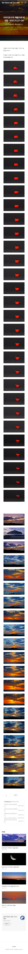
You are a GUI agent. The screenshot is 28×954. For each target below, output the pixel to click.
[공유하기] (8, 795)
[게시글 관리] (10, 795)
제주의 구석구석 (6, 920)
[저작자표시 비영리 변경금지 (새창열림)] (21, 795)
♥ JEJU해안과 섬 (7, 801)
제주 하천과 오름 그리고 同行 (11, 3)
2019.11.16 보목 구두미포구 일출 (10, 820)
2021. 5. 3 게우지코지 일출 (9, 818)
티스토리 (14, 946)
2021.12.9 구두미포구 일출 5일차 (10, 805)
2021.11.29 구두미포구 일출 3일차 (11, 809)
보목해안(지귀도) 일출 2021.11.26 (10, 814)
